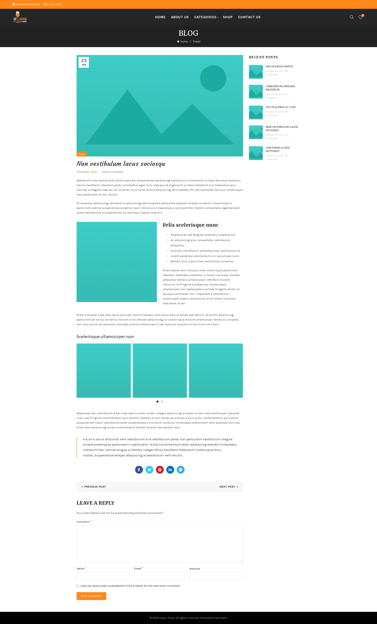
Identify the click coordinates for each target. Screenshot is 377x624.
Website (194, 568)
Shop (228, 17)
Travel (196, 41)
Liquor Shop (167, 617)
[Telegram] (181, 470)
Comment (84, 522)
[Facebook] (139, 470)
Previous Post (95, 486)
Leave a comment (112, 171)
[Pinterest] (160, 470)
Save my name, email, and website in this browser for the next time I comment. (130, 585)
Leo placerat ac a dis (281, 107)
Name (81, 568)
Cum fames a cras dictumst (278, 149)
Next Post (227, 486)
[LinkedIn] (170, 470)
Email (138, 568)
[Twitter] (149, 470)
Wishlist (362, 15)
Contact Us (249, 17)
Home (160, 17)
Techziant (221, 617)
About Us (180, 17)
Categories (205, 17)
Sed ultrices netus (279, 66)
